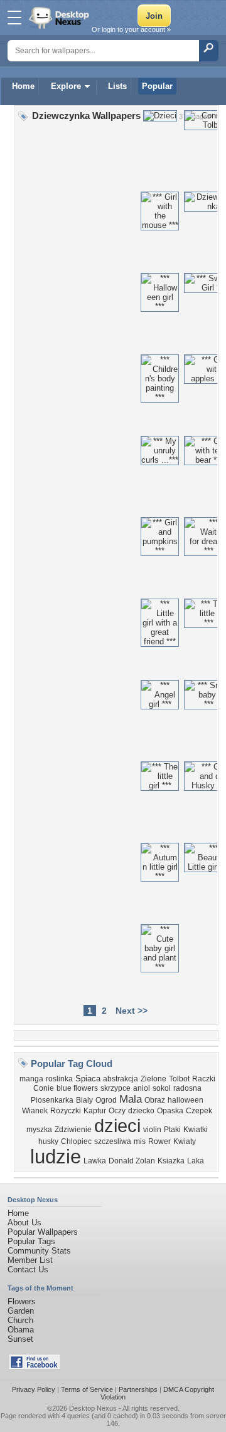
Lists (117, 86)
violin (152, 1129)
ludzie (55, 1156)
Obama (21, 1329)
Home (23, 86)
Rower (159, 1141)
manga (31, 1078)
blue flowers (77, 1088)
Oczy (117, 1110)
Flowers (22, 1301)
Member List (30, 1260)
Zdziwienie (73, 1129)
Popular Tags (31, 1241)
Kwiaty (184, 1141)
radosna (187, 1088)
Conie (43, 1088)
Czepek (199, 1110)
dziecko (141, 1110)
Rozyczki (65, 1110)
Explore (66, 86)
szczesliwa (112, 1141)
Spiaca (87, 1078)
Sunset (20, 1339)
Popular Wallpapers (43, 1232)
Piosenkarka (52, 1100)
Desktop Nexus (93, 1408)
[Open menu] (14, 17)
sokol (162, 1088)
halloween (185, 1100)
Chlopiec (76, 1141)
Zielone (153, 1078)
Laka (195, 1160)
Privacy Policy (33, 1389)
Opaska (170, 1110)
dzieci (117, 1125)
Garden (21, 1311)
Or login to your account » (131, 29)
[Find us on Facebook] (34, 1367)
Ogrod (106, 1100)
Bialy (84, 1100)
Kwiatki (195, 1129)
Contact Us (28, 1269)
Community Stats (39, 1250)
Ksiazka (171, 1160)
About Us (24, 1222)
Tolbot (179, 1078)
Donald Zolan (132, 1160)
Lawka (94, 1160)
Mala (130, 1099)
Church (20, 1320)
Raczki (203, 1078)
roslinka (59, 1078)
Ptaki (172, 1129)
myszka (39, 1129)
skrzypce (115, 1088)
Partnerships (138, 1389)
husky (48, 1141)
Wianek (35, 1110)
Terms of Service (87, 1389)
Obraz (154, 1100)
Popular (157, 86)
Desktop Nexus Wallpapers (60, 17)
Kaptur (94, 1110)
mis (140, 1141)
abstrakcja (120, 1078)
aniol (141, 1088)
